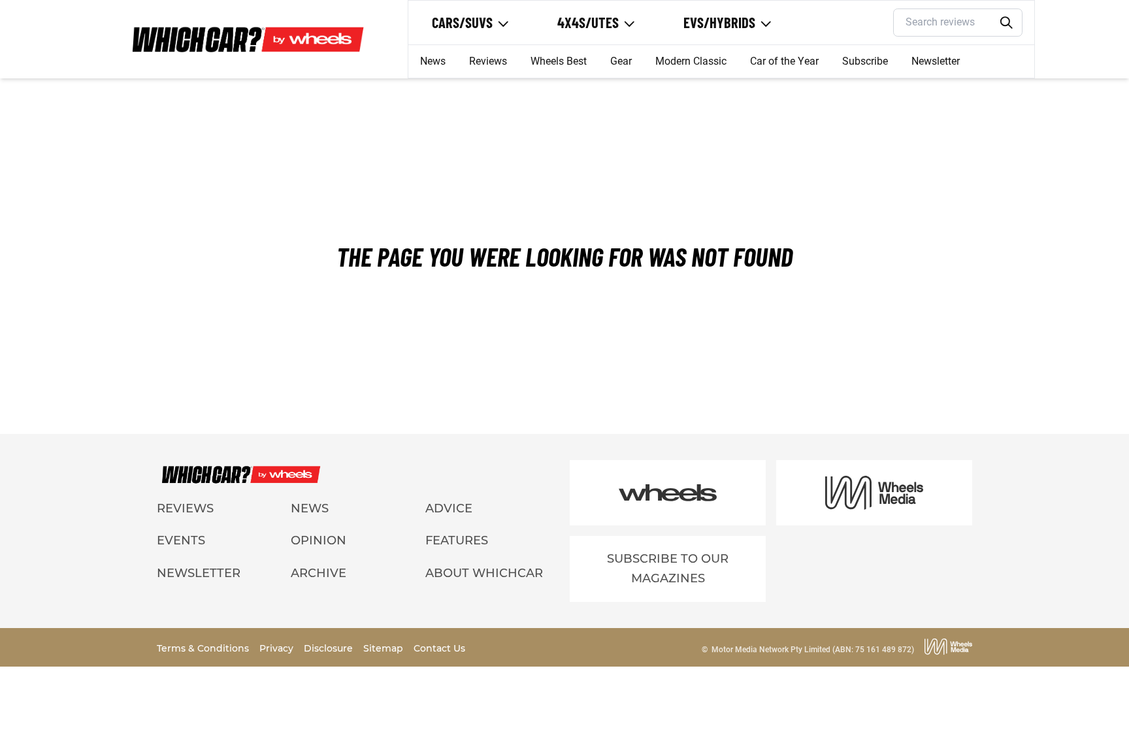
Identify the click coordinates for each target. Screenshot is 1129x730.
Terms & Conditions (204, 648)
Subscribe (865, 61)
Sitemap (384, 648)
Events (181, 540)
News (433, 61)
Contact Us (439, 648)
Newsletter (935, 61)
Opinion (318, 540)
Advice (448, 508)
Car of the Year (784, 61)
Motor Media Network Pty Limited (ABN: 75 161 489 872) (813, 649)
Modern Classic (691, 61)
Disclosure (329, 648)
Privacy (277, 648)
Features (456, 540)
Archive (318, 573)
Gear (621, 61)
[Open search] (1006, 22)
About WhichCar (484, 573)
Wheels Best (559, 61)
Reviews (488, 61)
